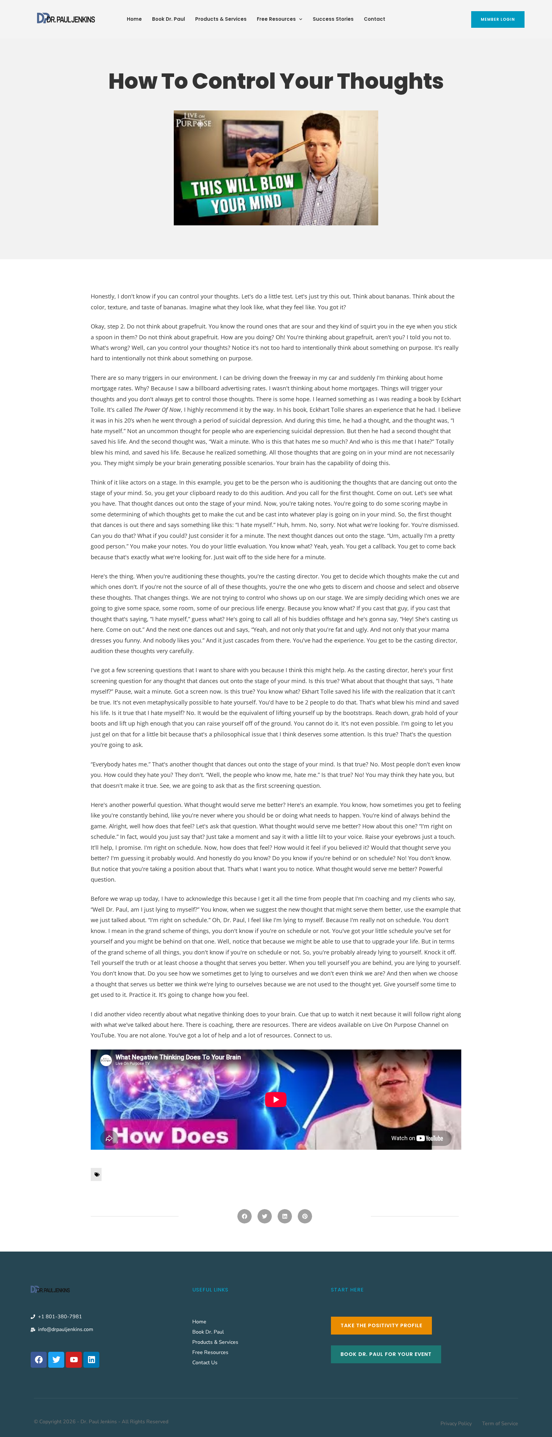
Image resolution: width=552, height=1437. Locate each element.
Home (134, 19)
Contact (374, 19)
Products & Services (221, 19)
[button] (244, 1216)
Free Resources (276, 19)
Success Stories (333, 19)
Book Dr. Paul (168, 19)
